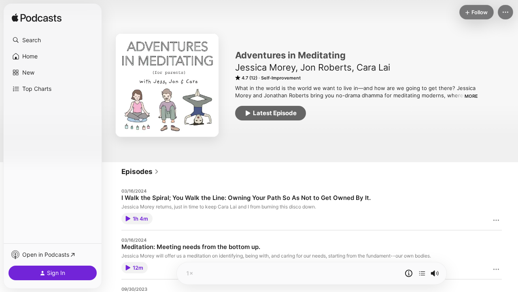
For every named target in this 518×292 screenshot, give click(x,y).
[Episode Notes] (409, 273)
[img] (37, 18)
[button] (52, 40)
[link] (140, 171)
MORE (471, 96)
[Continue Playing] (422, 273)
